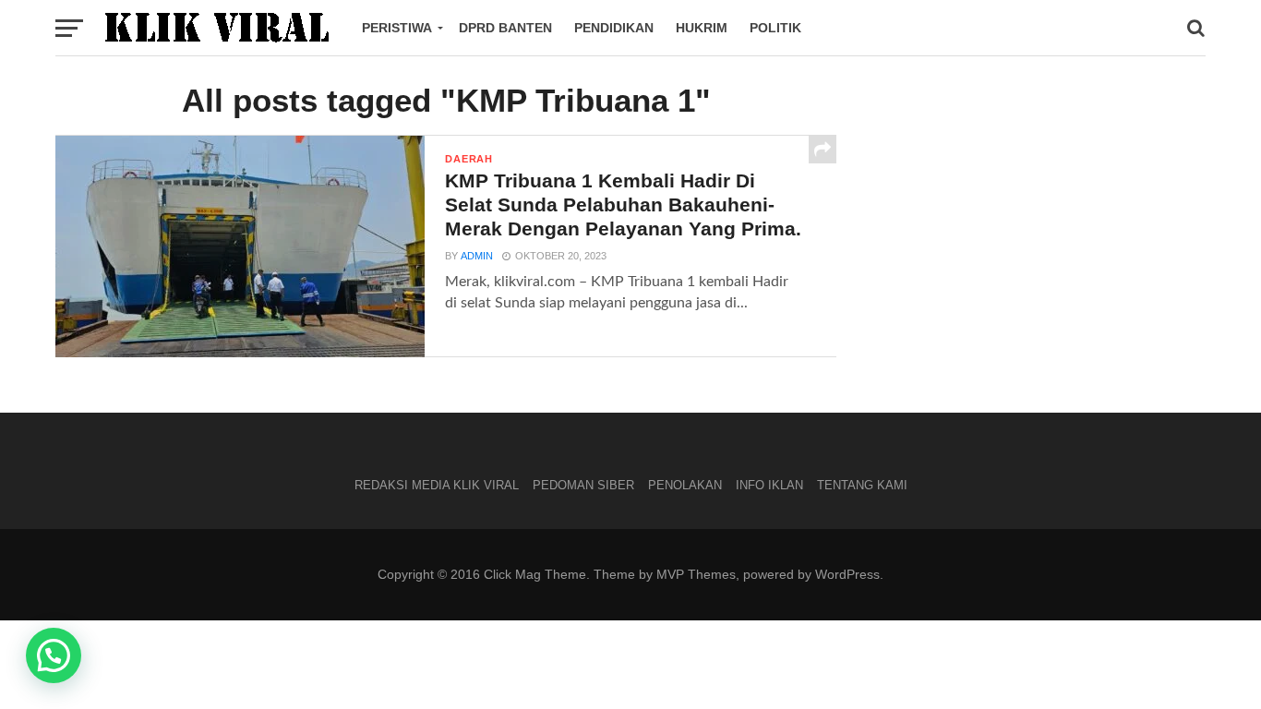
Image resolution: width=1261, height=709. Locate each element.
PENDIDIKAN (614, 27)
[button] (53, 655)
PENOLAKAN (685, 485)
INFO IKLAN (769, 485)
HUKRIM (701, 27)
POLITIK (775, 27)
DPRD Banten (505, 27)
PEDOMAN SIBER (583, 485)
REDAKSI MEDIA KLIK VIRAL (436, 485)
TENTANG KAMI (862, 485)
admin (477, 255)
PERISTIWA (397, 27)
